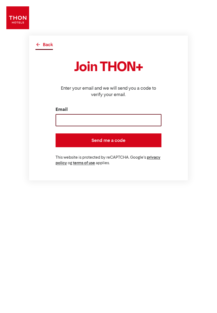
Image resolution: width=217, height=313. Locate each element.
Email (62, 109)
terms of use (84, 162)
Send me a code (108, 140)
